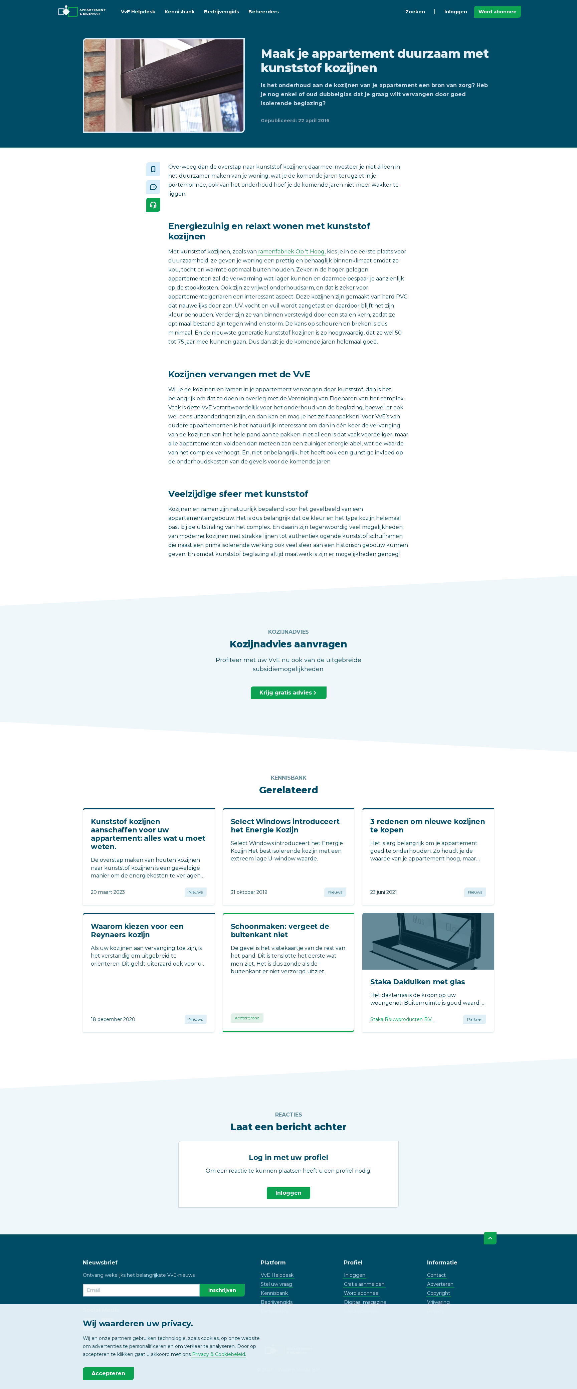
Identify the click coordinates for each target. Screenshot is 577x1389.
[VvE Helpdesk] (153, 205)
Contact (436, 1275)
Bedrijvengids (221, 12)
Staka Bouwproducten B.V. (401, 1019)
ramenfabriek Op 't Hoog (291, 251)
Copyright (438, 1293)
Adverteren (440, 1284)
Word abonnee (497, 12)
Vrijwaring (438, 1302)
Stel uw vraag (276, 1284)
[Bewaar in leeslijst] (153, 169)
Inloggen (455, 12)
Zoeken (415, 12)
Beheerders (263, 12)
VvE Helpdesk (138, 12)
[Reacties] (153, 187)
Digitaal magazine (365, 1302)
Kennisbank (180, 12)
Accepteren (108, 1373)
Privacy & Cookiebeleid (218, 1354)
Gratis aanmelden (364, 1284)
